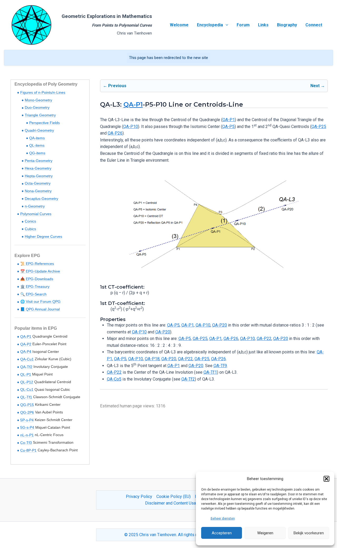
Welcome (179, 24)
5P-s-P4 (27, 420)
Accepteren (222, 533)
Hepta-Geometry (39, 176)
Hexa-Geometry (38, 168)
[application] (225, 25)
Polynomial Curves (35, 214)
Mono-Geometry (38, 100)
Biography (287, 24)
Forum (243, 24)
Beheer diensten (223, 518)
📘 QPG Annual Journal (40, 309)
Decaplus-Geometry (41, 198)
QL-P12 (26, 382)
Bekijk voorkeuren (309, 533)
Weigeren (265, 533)
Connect (313, 24)
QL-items (36, 145)
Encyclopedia (210, 24)
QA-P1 (25, 336)
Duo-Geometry (37, 107)
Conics (30, 221)
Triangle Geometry (40, 115)
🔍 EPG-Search (33, 294)
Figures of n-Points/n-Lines (42, 92)
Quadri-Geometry (39, 130)
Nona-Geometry (38, 191)
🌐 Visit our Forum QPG (40, 301)
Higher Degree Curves (43, 236)
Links (263, 24)
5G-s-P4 (27, 427)
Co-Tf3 (26, 443)
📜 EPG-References (37, 263)
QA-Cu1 (27, 359)
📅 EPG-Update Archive (40, 271)
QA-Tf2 (26, 367)
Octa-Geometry (38, 183)
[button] (326, 478)
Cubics (30, 229)
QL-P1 (25, 374)
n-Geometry (35, 206)
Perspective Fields (44, 123)
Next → (317, 85)
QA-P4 (25, 351)
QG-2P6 (27, 412)
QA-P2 (25, 344)
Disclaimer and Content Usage (173, 503)
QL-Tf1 (26, 397)
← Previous (114, 85)
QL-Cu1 (26, 389)
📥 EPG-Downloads (36, 279)
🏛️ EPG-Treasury (34, 286)
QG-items (37, 153)
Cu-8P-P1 (28, 450)
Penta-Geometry (38, 161)
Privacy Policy (139, 496)
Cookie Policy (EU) (173, 496)
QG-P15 (27, 405)
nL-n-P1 (27, 435)
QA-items (37, 138)
